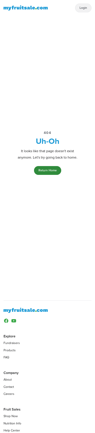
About (8, 379)
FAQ (6, 357)
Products (10, 350)
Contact (9, 387)
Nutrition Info (12, 423)
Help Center (12, 430)
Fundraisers (12, 343)
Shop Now (11, 416)
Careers (9, 394)
